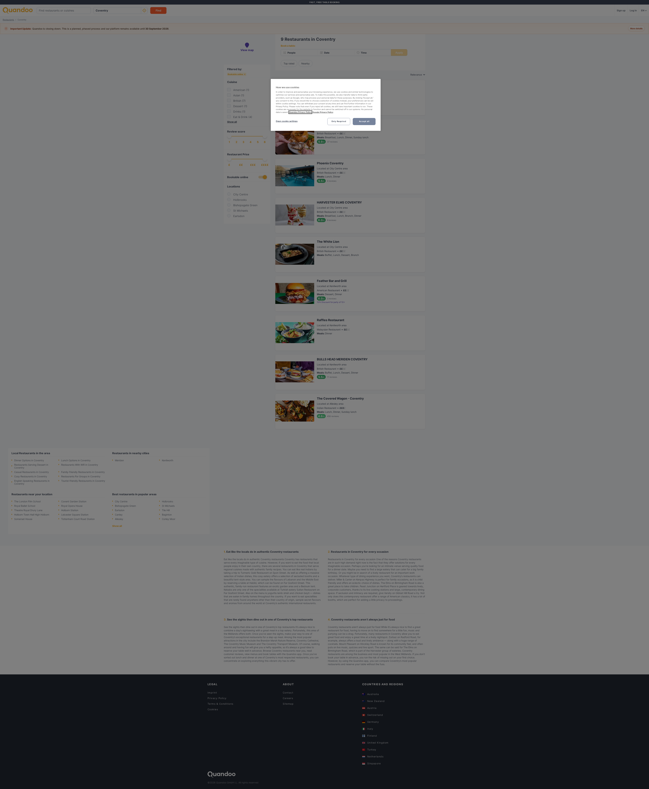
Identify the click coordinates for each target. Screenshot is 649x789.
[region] (326, 105)
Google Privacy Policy (323, 112)
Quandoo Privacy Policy (300, 112)
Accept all (364, 121)
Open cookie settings (286, 121)
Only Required (338, 121)
